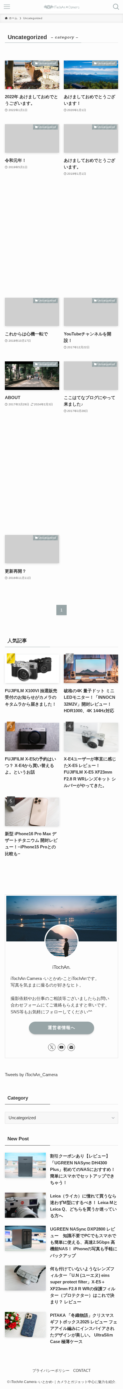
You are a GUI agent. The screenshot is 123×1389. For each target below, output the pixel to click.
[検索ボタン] (116, 7)
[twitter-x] (51, 1047)
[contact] (71, 1047)
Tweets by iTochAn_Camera (31, 1074)
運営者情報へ (61, 1027)
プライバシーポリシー (51, 1370)
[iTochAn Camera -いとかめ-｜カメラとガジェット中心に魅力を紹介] (61, 7)
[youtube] (61, 1047)
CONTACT (82, 1370)
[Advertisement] (61, 237)
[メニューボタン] (7, 7)
